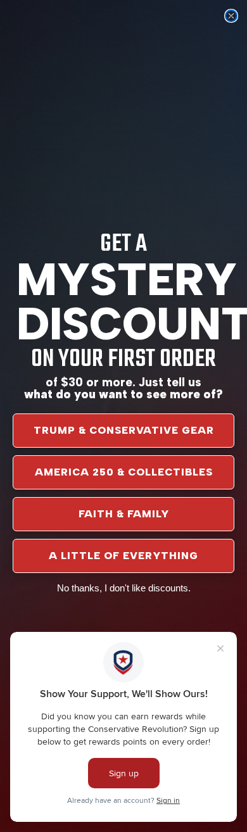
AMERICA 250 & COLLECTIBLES (124, 472)
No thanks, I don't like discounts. (124, 588)
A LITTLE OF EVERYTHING (123, 556)
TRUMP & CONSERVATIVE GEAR (124, 430)
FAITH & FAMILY (124, 514)
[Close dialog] (231, 16)
